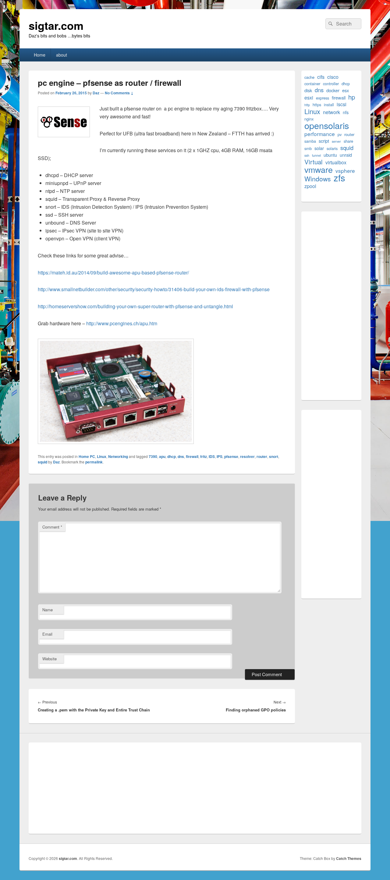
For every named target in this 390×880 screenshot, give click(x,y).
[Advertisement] (331, 306)
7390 (153, 456)
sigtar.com (56, 25)
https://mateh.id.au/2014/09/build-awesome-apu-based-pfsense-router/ (113, 272)
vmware (318, 169)
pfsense (231, 456)
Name (47, 610)
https (317, 104)
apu (162, 456)
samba (310, 141)
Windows (317, 179)
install (329, 104)
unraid (346, 155)
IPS (219, 456)
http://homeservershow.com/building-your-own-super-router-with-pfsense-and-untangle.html (135, 306)
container (312, 83)
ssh (306, 155)
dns (181, 456)
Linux (101, 456)
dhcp (171, 456)
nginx (309, 119)
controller (331, 83)
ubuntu (330, 155)
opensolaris (326, 125)
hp (351, 97)
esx (345, 90)
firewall (192, 456)
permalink (94, 462)
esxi (308, 97)
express (322, 98)
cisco (333, 77)
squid (42, 462)
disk (308, 90)
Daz (96, 93)
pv (340, 134)
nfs (346, 112)
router (262, 456)
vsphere (345, 170)
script (324, 141)
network (331, 112)
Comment (52, 527)
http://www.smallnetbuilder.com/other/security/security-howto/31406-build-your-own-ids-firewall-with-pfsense (154, 289)
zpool (310, 186)
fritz (203, 456)
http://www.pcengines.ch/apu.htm (121, 323)
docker (332, 90)
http (307, 105)
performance (319, 134)
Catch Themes (348, 858)
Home (39, 55)
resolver (247, 456)
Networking (118, 456)
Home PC (87, 456)
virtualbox (335, 162)
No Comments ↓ (119, 93)
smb (308, 148)
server (336, 141)
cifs (320, 77)
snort (273, 456)
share (348, 141)
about (61, 55)
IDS (212, 456)
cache (309, 77)
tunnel (316, 155)
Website (49, 659)
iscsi (341, 104)
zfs (339, 177)
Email (47, 634)
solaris (332, 148)
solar (319, 148)
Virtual (313, 162)
